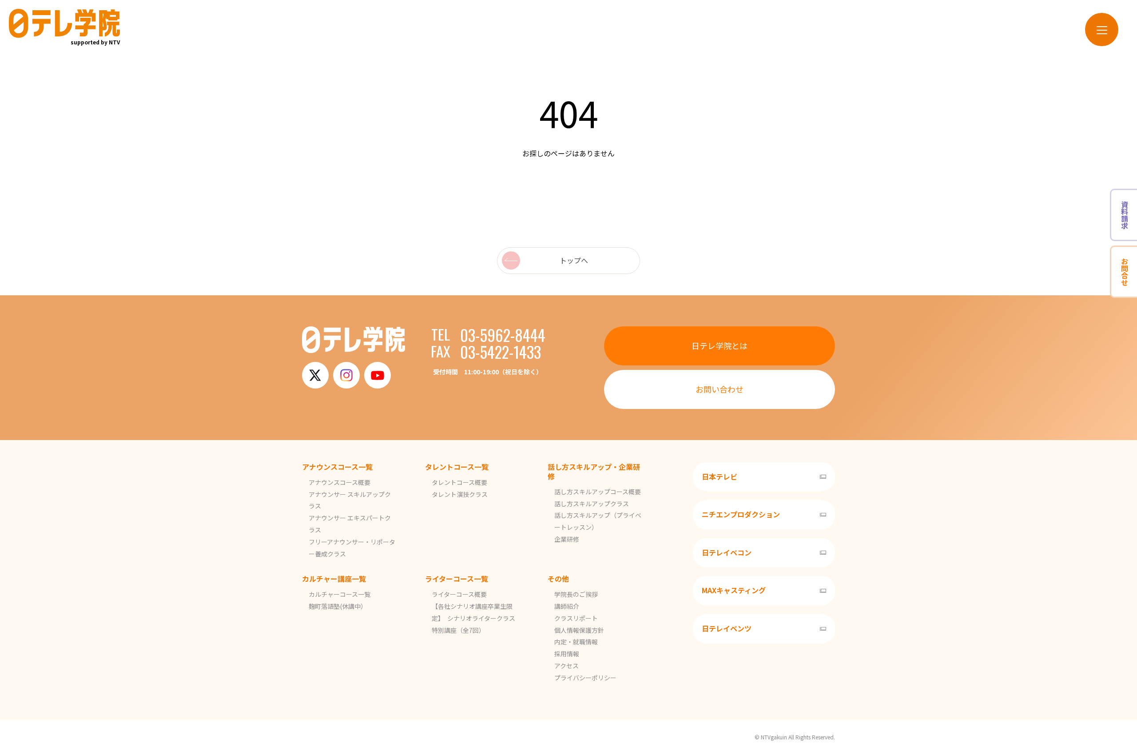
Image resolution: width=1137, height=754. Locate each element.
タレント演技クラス (460, 494)
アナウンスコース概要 (339, 482)
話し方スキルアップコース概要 (597, 491)
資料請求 (1124, 215)
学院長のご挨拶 (576, 594)
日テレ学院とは (719, 345)
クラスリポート (576, 618)
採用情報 (566, 653)
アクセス (566, 665)
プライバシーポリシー (585, 677)
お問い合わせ (719, 389)
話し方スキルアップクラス (591, 503)
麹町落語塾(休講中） (338, 606)
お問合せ (1124, 272)
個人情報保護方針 (579, 630)
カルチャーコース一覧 (339, 594)
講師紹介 (566, 606)
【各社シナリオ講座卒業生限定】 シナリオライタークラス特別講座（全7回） (473, 618)
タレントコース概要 (459, 482)
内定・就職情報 (576, 641)
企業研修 (566, 539)
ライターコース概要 (459, 594)
